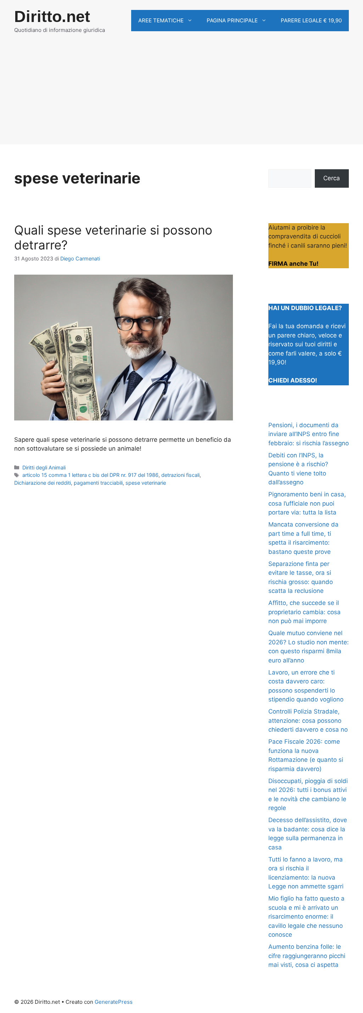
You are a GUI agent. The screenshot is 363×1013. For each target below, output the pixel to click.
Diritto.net (52, 16)
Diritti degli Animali (44, 467)
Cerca (331, 178)
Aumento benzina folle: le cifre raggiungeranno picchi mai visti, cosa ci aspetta (306, 955)
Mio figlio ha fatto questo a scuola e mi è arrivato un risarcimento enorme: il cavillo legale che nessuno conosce (306, 916)
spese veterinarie (145, 483)
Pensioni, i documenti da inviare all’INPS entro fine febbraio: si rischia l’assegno (308, 434)
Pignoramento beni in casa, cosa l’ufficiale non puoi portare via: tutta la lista (307, 503)
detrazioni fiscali (180, 475)
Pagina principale (232, 20)
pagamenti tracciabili (98, 483)
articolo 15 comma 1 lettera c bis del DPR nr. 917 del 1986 (90, 475)
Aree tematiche (161, 20)
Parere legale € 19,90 (311, 20)
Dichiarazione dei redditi (42, 483)
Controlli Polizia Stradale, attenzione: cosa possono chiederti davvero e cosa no (308, 720)
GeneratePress (114, 1001)
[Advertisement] (181, 94)
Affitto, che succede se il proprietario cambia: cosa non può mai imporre (304, 611)
